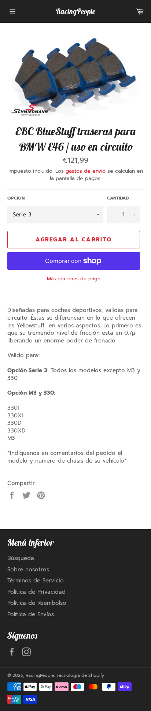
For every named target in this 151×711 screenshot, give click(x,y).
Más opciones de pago (73, 279)
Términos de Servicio (35, 581)
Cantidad (118, 198)
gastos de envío (86, 171)
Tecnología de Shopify (80, 675)
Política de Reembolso (36, 603)
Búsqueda (20, 558)
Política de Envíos (30, 614)
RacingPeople (75, 11)
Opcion (16, 198)
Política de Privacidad (36, 592)
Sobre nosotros (28, 569)
